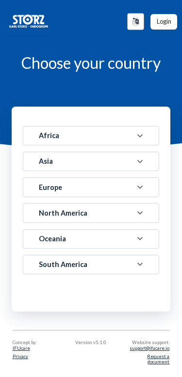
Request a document (158, 359)
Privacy (20, 356)
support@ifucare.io (149, 348)
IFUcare (21, 348)
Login (164, 21)
